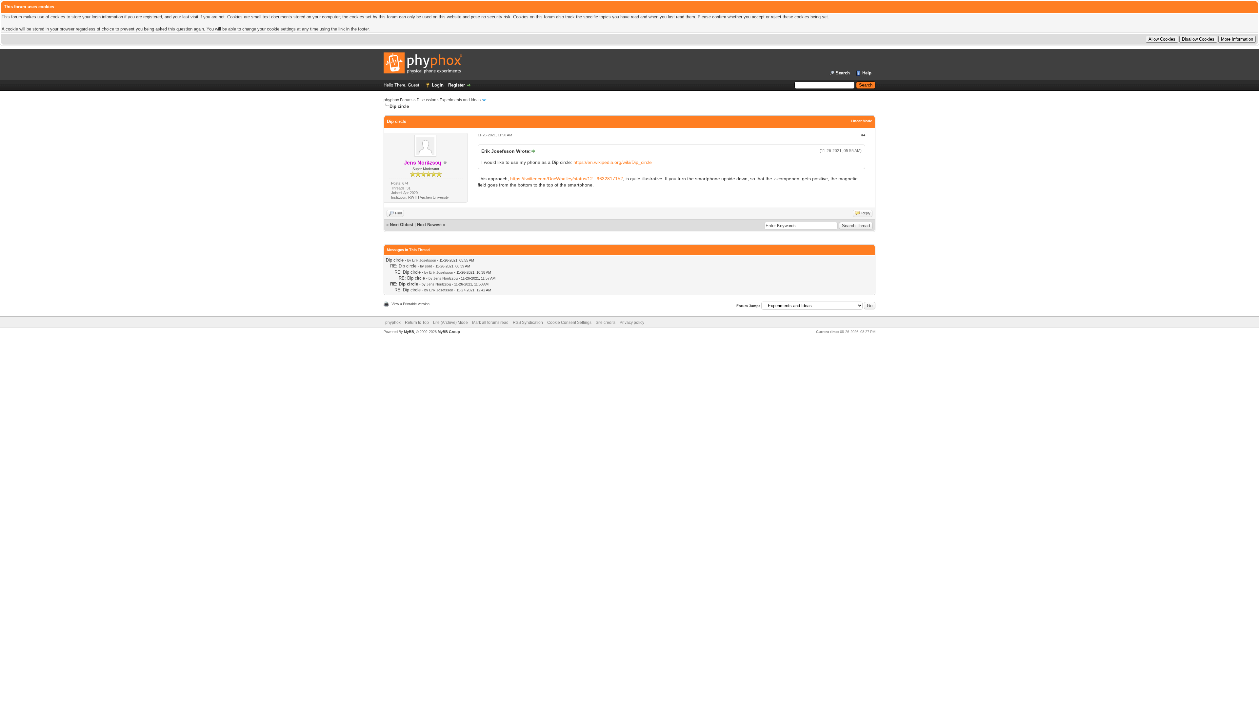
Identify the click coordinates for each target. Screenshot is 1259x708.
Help (866, 72)
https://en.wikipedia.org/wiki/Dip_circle (612, 162)
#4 (863, 135)
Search (843, 72)
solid (428, 266)
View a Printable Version (410, 304)
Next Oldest (401, 224)
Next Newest (429, 224)
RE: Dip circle (403, 266)
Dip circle (395, 260)
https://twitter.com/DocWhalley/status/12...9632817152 (566, 178)
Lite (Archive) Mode (450, 322)
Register (456, 85)
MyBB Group (449, 332)
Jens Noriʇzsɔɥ (445, 278)
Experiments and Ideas (460, 100)
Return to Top (417, 322)
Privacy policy (632, 322)
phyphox (393, 322)
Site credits (605, 322)
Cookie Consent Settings (569, 322)
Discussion (426, 100)
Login (438, 85)
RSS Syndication (528, 322)
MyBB (409, 332)
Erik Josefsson (424, 260)
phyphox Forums (398, 100)
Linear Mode (861, 121)
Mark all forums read (490, 322)
